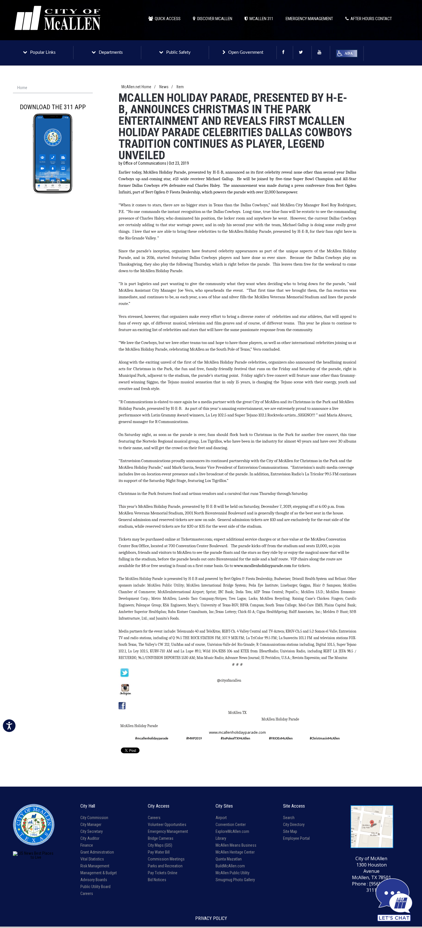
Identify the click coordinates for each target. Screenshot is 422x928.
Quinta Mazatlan (229, 859)
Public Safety (178, 52)
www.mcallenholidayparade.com (237, 732)
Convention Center (231, 824)
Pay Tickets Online (162, 873)
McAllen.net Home (136, 86)
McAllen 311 (260, 18)
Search (289, 817)
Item (180, 86)
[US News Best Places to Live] (34, 855)
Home (22, 87)
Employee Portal (296, 838)
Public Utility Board (95, 886)
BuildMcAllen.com (230, 866)
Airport (221, 817)
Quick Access (167, 18)
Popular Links (43, 52)
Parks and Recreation (165, 866)
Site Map (290, 831)
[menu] (53, 88)
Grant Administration (97, 852)
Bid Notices (157, 879)
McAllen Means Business (236, 845)
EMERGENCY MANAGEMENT (309, 18)
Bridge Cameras (160, 838)
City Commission (94, 817)
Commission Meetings (166, 859)
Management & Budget (98, 873)
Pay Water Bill (159, 852)
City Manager (90, 824)
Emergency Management (168, 831)
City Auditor (89, 838)
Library (221, 838)
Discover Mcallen (213, 18)
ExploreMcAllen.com (232, 831)
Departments (111, 52)
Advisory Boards (93, 879)
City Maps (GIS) (160, 845)
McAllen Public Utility (232, 873)
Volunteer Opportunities (167, 824)
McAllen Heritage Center (235, 852)
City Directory (294, 824)
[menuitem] (53, 88)
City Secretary (91, 831)
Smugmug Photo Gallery (235, 879)
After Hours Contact (370, 18)
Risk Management (94, 866)
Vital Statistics (92, 859)
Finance (86, 845)
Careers (86, 893)
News (164, 86)
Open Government (245, 52)
